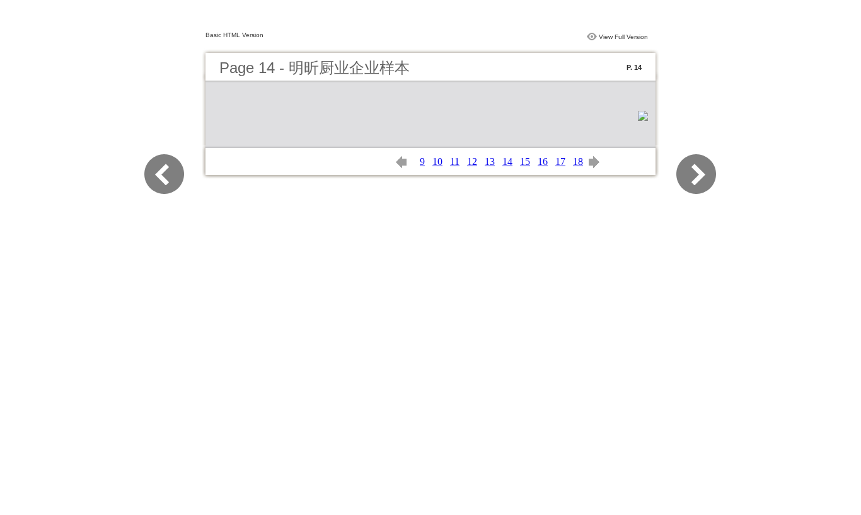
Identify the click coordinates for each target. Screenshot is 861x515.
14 (507, 161)
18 (578, 161)
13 (490, 161)
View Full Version (623, 36)
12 (472, 161)
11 (454, 161)
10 (437, 161)
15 (525, 161)
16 (543, 161)
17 (560, 161)
